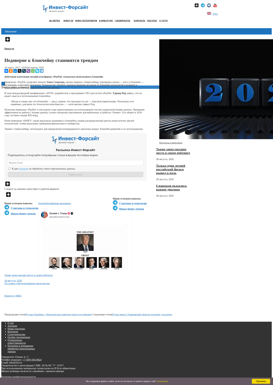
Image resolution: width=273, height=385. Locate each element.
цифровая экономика (59, 203)
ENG (215, 14)
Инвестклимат (11, 31)
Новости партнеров (86, 21)
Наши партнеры (16, 328)
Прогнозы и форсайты (170, 143)
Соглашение (162, 381)
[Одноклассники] (11, 71)
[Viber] (28, 71)
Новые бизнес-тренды (131, 209)
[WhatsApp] (33, 71)
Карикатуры (106, 21)
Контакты (139, 21)
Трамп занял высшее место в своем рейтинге (173, 151)
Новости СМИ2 (12, 295)
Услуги (163, 21)
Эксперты (54, 21)
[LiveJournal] (24, 71)
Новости (68, 21)
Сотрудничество (16, 334)
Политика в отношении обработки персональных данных (21, 348)
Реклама (152, 21)
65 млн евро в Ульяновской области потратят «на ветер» (142, 314)
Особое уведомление (19, 337)
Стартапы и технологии (133, 203)
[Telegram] (42, 71)
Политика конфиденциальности (18, 377)
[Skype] (37, 71)
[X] (19, 71)
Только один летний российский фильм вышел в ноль (170, 169)
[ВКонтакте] (6, 71)
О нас (11, 323)
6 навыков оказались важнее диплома (171, 187)
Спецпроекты (122, 21)
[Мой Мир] (15, 71)
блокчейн (43, 203)
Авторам (12, 326)
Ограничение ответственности (17, 341)
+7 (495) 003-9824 (32, 359)
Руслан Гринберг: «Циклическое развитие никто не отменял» (59, 314)
